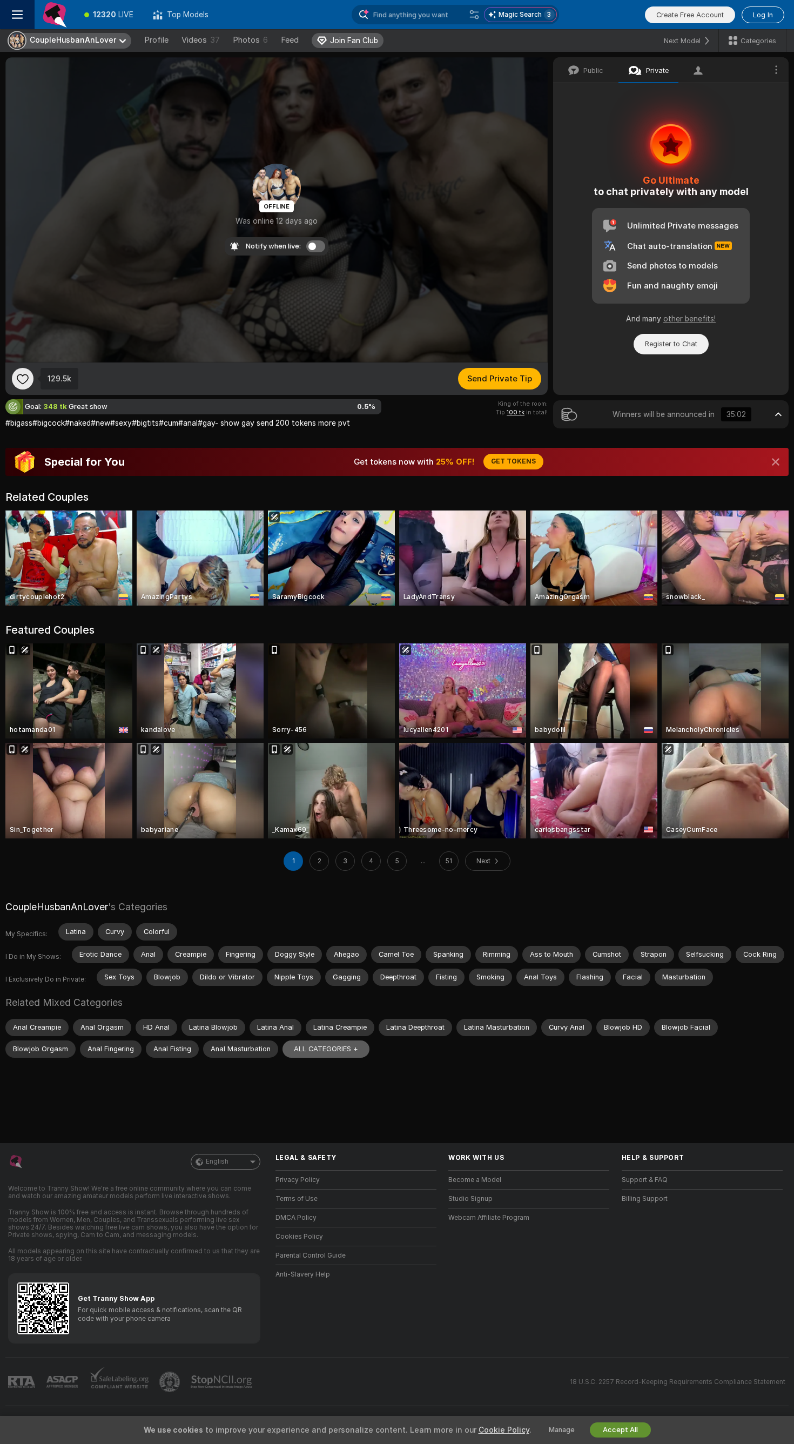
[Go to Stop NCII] (222, 1381)
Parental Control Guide (310, 1255)
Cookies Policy (299, 1236)
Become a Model (474, 1180)
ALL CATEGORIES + (326, 1049)
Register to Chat (671, 344)
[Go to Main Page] (55, 14)
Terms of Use (296, 1199)
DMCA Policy (296, 1217)
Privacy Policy (297, 1180)
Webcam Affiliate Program (488, 1217)
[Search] (474, 14)
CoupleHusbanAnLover (56, 906)
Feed (290, 40)
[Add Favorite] (22, 378)
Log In (763, 15)
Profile (156, 40)
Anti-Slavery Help (302, 1274)
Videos (200, 40)
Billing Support (645, 1199)
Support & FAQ (645, 1180)
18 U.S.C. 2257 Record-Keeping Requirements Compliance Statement (677, 1382)
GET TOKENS (513, 461)
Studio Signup (470, 1199)
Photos (250, 40)
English (217, 1161)
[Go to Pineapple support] (170, 1382)
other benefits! (689, 318)
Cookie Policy (504, 1430)
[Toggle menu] (17, 14)
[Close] (775, 462)
